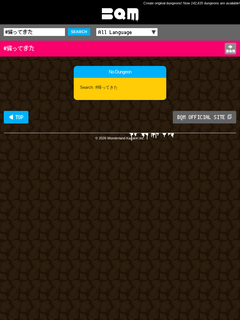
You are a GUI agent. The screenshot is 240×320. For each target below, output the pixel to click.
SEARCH (79, 32)
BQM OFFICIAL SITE (201, 117)
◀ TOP (16, 117)
